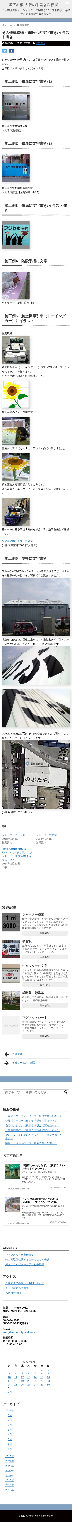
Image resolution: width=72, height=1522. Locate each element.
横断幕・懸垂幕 (33, 993)
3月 (10, 1439)
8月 (10, 1415)
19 (22, 1380)
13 (28, 1377)
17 (9, 1380)
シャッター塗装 (33, 914)
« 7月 (9, 1391)
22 (41, 1380)
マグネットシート (34, 1017)
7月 (10, 1420)
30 (48, 1384)
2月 (10, 1444)
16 (48, 1377)
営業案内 (40, 43)
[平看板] (11, 949)
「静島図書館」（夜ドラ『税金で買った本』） (32, 1130)
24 (9, 1384)
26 (22, 1384)
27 (28, 1384)
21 (35, 1380)
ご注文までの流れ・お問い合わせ (24, 1283)
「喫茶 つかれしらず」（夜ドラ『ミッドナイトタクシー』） (44, 1167)
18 (15, 1380)
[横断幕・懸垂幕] (11, 1000)
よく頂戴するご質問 (17, 1288)
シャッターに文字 (46, 835)
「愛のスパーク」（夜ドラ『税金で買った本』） (33, 1115)
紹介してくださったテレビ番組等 (24, 1264)
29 (41, 1384)
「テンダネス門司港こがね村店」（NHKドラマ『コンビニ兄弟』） (41, 1200)
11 (15, 1377)
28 (35, 1384)
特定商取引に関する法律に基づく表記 (27, 1259)
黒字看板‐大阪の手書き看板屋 (33, 5)
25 (15, 1384)
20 (28, 1380)
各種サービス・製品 (23, 1062)
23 (48, 1380)
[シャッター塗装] (11, 922)
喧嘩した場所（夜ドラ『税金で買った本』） (31, 1143)
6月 (10, 1424)
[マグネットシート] (11, 1025)
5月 (10, 1429)
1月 (10, 1448)
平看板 (27, 941)
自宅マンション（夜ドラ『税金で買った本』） (32, 1125)
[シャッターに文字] (11, 973)
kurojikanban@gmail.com (19, 1332)
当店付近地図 (13, 1292)
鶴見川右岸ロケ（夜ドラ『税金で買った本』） (32, 1120)
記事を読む (45, 933)
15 (41, 1377)
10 (9, 1377)
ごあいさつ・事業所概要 (19, 1254)
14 (35, 1377)
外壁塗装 (17, 1053)
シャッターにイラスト (15, 835)
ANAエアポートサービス (16, 540)
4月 (10, 1434)
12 (22, 1377)
